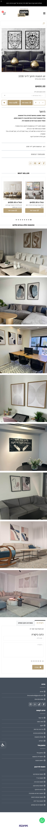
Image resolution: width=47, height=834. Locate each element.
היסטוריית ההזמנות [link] (37, 757)
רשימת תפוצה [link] (39, 760)
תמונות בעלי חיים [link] (38, 801)
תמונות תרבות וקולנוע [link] (37, 805)
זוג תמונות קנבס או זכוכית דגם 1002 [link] (35, 206)
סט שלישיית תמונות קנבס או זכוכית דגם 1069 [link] (14, 206)
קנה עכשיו (12, 103)
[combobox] (23, 95)
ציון (43, 661)
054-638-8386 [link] (39, 699)
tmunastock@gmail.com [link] (35, 695)
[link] (42, 820)
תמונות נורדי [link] (39, 778)
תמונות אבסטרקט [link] (38, 774)
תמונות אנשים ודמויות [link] (37, 797)
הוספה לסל (25, 103)
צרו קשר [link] (40, 718)
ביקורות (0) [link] (40, 623)
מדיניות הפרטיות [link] (38, 729)
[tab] (30, 219)
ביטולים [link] (41, 741)
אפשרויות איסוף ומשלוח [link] (25, 623)
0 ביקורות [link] (33, 154)
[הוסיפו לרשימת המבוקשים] (4, 102)
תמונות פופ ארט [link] (38, 782)
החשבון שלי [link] (40, 753)
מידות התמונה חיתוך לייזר (39, 92)
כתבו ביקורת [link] (41, 154)
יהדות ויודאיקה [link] (39, 789)
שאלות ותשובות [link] (39, 737)
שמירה (37, 667)
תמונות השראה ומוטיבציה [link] (36, 793)
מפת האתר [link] (40, 722)
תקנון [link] (41, 725)
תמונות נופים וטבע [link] (38, 786)
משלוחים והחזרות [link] (38, 733)
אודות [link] (41, 692)
